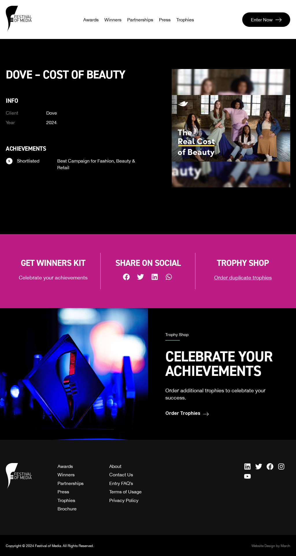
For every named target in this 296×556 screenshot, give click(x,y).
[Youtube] (247, 476)
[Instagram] (281, 466)
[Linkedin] (247, 466)
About (115, 466)
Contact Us (121, 474)
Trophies (185, 19)
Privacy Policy (123, 500)
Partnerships (140, 19)
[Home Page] (19, 19)
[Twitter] (258, 466)
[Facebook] (270, 466)
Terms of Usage (125, 491)
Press (165, 19)
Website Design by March (270, 546)
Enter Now (262, 19)
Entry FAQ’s (121, 483)
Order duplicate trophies (243, 278)
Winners (112, 19)
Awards (91, 19)
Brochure (67, 508)
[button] (127, 276)
